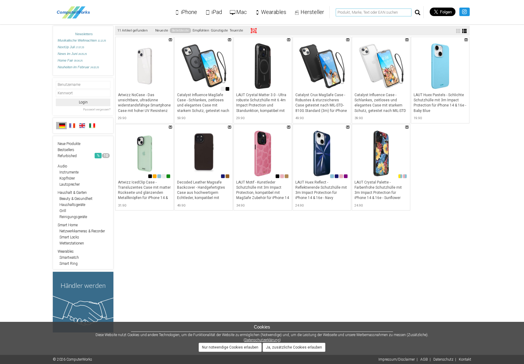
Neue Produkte (69, 144)
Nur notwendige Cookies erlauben (230, 347)
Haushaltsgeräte (71, 205)
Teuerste (236, 30)
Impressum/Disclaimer (396, 359)
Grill (62, 211)
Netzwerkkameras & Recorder (81, 231)
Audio (62, 166)
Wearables (66, 251)
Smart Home (68, 225)
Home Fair (70, 60)
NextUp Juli (71, 47)
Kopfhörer (66, 178)
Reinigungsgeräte (72, 217)
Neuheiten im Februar (78, 67)
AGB (424, 359)
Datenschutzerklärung (262, 340)
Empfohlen (201, 30)
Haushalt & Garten (72, 192)
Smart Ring (68, 263)
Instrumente (68, 172)
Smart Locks (68, 237)
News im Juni (72, 54)
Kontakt (465, 359)
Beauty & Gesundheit (75, 199)
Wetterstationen (71, 243)
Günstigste (219, 30)
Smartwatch (68, 257)
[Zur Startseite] (75, 12)
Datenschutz (443, 359)
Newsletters (84, 34)
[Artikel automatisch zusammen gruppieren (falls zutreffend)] (254, 31)
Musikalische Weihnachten (82, 40)
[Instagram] (464, 12)
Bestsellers (66, 150)
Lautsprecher (69, 184)
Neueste (161, 30)
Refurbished (83, 155)
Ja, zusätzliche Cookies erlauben (294, 347)
